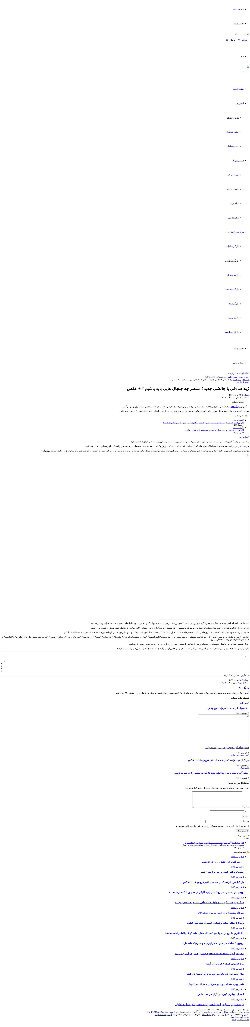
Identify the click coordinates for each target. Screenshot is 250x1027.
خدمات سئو (244, 1012)
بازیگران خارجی (232, 289)
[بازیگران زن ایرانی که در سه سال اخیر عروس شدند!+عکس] (240, 755)
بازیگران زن (233, 303)
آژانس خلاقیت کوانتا (163, 1014)
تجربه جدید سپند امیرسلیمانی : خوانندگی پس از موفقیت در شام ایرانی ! (213, 845)
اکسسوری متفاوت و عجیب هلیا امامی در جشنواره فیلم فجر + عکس (214, 430)
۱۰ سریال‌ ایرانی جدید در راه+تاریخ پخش (228, 708)
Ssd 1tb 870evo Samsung (215, 377)
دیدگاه (245, 807)
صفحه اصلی (238, 89)
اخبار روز (240, 103)
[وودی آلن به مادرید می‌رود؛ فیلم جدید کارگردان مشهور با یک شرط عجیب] (244, 768)
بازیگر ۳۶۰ (244, 395)
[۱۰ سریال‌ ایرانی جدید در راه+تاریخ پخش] (244, 703)
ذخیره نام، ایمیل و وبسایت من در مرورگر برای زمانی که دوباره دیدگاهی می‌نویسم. (210, 826)
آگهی (195, 1012)
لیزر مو (222, 1012)
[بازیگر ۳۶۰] (237, 40)
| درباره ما (235, 1017)
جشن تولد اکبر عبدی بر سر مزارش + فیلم (227, 747)
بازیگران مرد (233, 318)
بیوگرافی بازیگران (236, 232)
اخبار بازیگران (233, 117)
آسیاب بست (244, 377)
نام (247, 812)
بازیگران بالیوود (232, 260)
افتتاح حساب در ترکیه (208, 1012)
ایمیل (246, 816)
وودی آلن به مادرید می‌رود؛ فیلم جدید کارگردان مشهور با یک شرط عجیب (211, 772)
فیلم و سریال (238, 160)
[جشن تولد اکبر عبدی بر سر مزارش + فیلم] (223, 742)
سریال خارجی (232, 189)
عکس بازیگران (232, 132)
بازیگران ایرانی (232, 246)
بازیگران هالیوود (232, 332)
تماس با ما (244, 1017)
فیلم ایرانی (234, 203)
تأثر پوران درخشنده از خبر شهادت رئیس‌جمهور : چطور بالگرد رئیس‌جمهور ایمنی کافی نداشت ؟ (203, 423)
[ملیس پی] (244, 437)
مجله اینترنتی (232, 1012)
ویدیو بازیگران (233, 146)
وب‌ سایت (244, 821)
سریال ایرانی (233, 175)
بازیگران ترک (233, 275)
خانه (247, 379)
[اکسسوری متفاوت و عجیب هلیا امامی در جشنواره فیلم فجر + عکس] (238, 428)
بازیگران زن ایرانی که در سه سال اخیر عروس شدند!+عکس (218, 760)
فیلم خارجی (233, 218)
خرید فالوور (232, 377)
